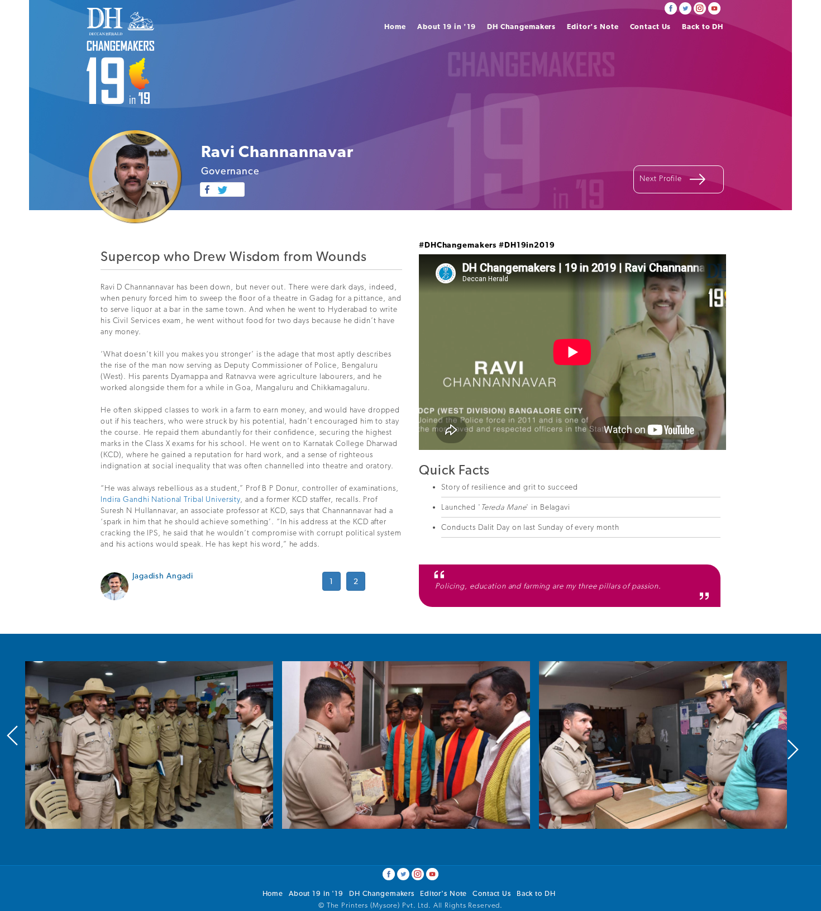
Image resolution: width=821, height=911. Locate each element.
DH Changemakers (521, 26)
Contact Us (650, 26)
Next (793, 749)
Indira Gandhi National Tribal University (170, 499)
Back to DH (702, 26)
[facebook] (671, 7)
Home (395, 26)
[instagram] (700, 7)
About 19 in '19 (446, 26)
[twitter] (685, 7)
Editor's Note (592, 26)
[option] (149, 745)
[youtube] (714, 7)
